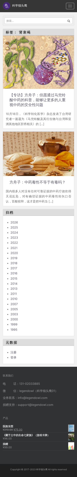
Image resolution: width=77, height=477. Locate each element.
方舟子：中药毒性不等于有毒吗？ (38, 182)
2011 (13, 294)
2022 (14, 243)
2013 (13, 289)
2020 (14, 253)
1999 (13, 324)
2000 (14, 319)
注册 (13, 352)
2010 (13, 299)
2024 (14, 232)
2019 (13, 258)
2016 (13, 273)
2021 (13, 248)
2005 (14, 309)
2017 (13, 268)
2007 (14, 304)
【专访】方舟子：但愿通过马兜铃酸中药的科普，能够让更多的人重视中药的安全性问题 (38, 100)
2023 (14, 237)
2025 (14, 227)
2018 (13, 263)
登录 (13, 357)
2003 (14, 314)
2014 (13, 283)
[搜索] (69, 20)
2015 (13, 278)
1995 (13, 329)
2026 (14, 222)
